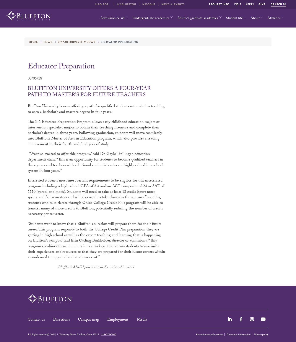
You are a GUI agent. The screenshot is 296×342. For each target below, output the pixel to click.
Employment (118, 320)
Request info (219, 4)
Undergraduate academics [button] (151, 18)
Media (142, 320)
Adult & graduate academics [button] (197, 18)
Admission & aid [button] (112, 18)
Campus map (88, 320)
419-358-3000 (108, 335)
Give (262, 4)
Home (33, 42)
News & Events (173, 4)
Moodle (148, 4)
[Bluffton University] (28, 16)
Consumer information (238, 335)
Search (277, 4)
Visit (237, 4)
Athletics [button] (274, 18)
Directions (61, 320)
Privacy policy (261, 335)
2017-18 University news (76, 42)
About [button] (255, 18)
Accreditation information (209, 335)
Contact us (36, 320)
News (48, 42)
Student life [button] (234, 18)
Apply (250, 4)
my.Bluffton (126, 4)
